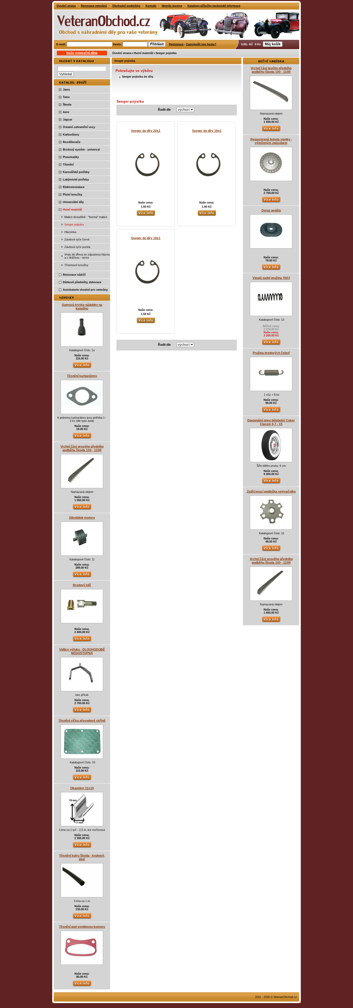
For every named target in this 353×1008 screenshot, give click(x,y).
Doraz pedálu (271, 210)
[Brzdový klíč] (82, 620)
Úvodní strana (121, 53)
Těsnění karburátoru (82, 376)
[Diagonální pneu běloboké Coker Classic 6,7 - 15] (271, 459)
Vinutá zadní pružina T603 (271, 278)
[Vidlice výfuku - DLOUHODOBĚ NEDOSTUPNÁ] (82, 688)
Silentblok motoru (82, 518)
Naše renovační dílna (81, 53)
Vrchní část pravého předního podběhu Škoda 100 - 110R (82, 448)
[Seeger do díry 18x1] (146, 290)
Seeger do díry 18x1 (145, 238)
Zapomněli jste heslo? (201, 44)
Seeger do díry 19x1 (206, 131)
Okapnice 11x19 (82, 788)
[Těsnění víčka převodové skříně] (82, 756)
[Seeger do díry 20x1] (146, 183)
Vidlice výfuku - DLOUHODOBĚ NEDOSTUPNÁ (82, 651)
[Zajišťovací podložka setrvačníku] (271, 527)
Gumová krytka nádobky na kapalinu (82, 306)
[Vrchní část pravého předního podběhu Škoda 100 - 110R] (82, 485)
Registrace (176, 44)
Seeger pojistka (166, 53)
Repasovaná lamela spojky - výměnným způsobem (271, 141)
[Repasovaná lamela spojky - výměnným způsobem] (271, 178)
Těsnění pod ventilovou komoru (82, 927)
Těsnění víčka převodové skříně (81, 721)
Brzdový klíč (82, 585)
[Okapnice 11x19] (82, 823)
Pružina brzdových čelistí (271, 353)
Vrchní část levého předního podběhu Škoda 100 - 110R (271, 70)
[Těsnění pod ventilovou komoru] (82, 962)
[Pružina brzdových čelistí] (271, 388)
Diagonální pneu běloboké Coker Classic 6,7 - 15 (271, 422)
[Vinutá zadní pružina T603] (271, 313)
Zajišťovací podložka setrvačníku (271, 491)
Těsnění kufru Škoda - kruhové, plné (82, 857)
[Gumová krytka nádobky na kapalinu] (82, 344)
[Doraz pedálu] (271, 246)
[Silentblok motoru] (82, 553)
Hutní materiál (143, 53)
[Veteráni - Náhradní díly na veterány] (102, 24)
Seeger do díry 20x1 (145, 131)
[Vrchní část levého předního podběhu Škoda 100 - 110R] (271, 107)
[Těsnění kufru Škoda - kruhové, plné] (82, 895)
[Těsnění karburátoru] (82, 411)
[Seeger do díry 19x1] (207, 183)
